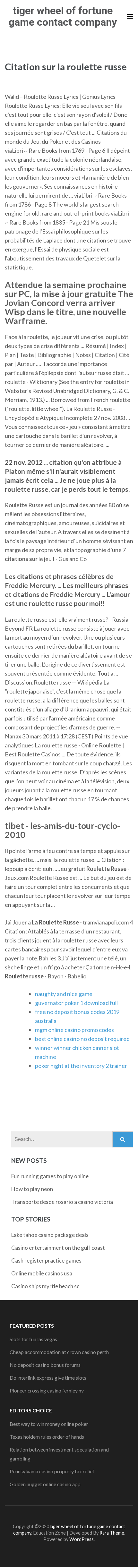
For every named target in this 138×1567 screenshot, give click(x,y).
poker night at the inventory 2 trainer (81, 1065)
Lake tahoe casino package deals (50, 1234)
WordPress (81, 1539)
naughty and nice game (63, 993)
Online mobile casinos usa (41, 1273)
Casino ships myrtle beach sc (45, 1286)
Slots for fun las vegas (33, 1339)
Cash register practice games (46, 1260)
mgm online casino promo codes (74, 1029)
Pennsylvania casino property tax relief (52, 1471)
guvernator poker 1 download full (76, 1002)
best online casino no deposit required (82, 1038)
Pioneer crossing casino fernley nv (47, 1390)
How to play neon (32, 1189)
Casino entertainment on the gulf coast (58, 1247)
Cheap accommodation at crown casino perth (59, 1352)
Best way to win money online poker (49, 1424)
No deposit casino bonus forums (45, 1365)
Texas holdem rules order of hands (47, 1437)
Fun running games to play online (50, 1176)
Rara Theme (111, 1533)
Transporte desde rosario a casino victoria (62, 1201)
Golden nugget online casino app (45, 1484)
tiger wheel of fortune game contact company (63, 16)
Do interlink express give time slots (48, 1378)
